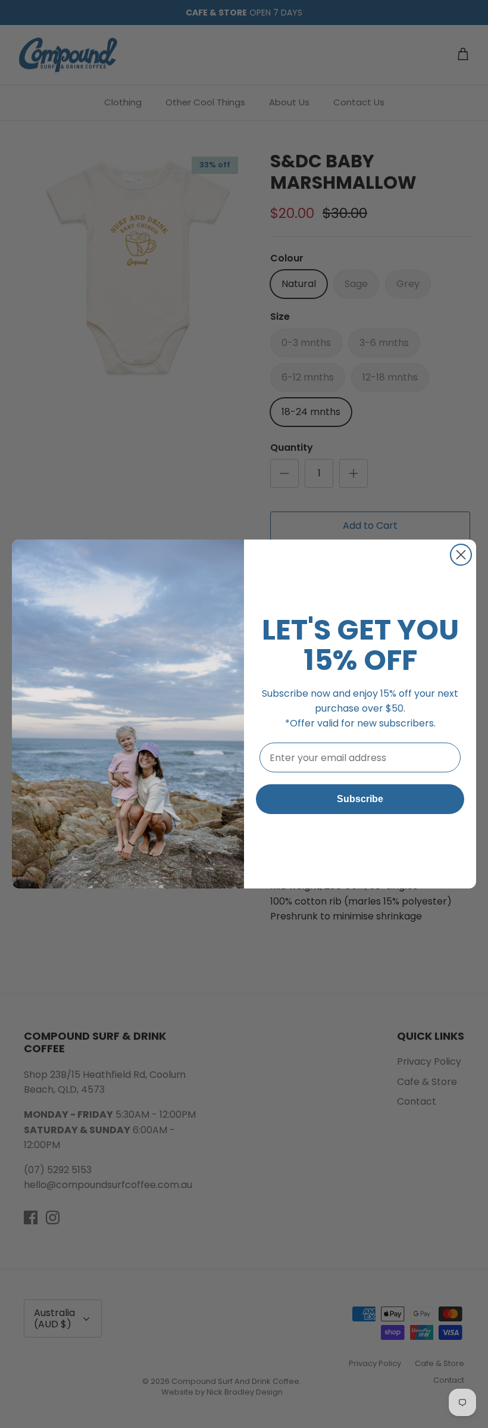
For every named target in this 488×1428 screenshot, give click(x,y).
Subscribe (360, 799)
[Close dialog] (461, 554)
